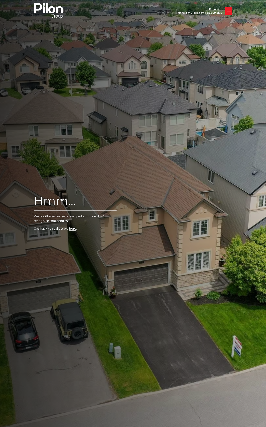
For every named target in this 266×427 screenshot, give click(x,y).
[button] (228, 11)
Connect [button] (214, 8)
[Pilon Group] (48, 10)
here (72, 228)
